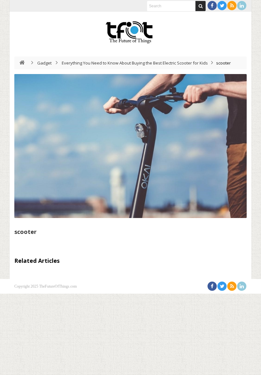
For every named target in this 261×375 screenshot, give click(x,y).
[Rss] (232, 5)
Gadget (44, 63)
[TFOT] (130, 30)
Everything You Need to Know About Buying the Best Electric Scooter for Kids (135, 63)
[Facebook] (212, 5)
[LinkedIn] (242, 5)
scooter (25, 231)
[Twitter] (222, 5)
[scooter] (130, 146)
